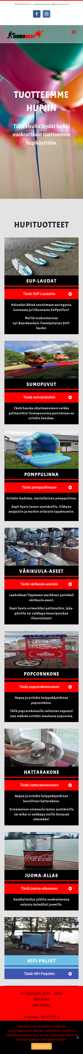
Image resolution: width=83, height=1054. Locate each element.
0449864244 (22, 4)
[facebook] (37, 14)
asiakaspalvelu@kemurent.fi (51, 4)
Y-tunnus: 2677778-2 (41, 1017)
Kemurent (41, 999)
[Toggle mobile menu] (74, 32)
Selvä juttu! (41, 1046)
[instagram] (46, 14)
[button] (41, 294)
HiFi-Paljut (41, 1005)
